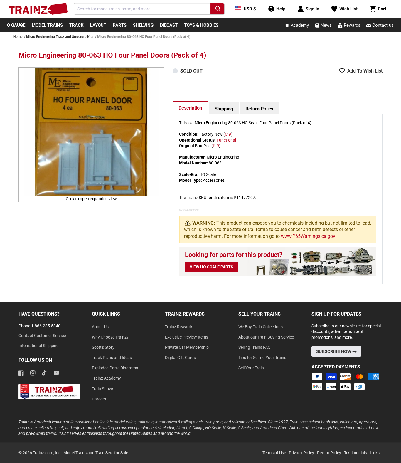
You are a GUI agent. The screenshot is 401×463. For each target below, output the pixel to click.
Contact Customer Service (42, 335)
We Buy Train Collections (260, 326)
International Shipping (38, 345)
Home (17, 37)
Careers (99, 399)
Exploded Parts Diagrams (115, 368)
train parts (214, 422)
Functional (226, 140)
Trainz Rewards (179, 326)
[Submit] (217, 9)
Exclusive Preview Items (186, 337)
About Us (100, 326)
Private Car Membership (187, 347)
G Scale (244, 427)
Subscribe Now (334, 351)
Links (375, 452)
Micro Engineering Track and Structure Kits (59, 37)
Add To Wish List (365, 71)
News (325, 25)
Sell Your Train (251, 368)
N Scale (229, 427)
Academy (299, 25)
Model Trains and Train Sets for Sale (95, 452)
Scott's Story (103, 347)
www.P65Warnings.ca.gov (308, 236)
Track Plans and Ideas (112, 357)
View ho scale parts (211, 267)
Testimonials (355, 452)
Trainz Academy (106, 378)
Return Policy (259, 109)
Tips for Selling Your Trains (262, 357)
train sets (145, 422)
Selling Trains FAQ (254, 347)
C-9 (228, 134)
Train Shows (103, 388)
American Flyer (273, 427)
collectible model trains (115, 422)
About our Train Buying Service (266, 337)
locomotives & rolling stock (179, 422)
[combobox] (149, 9)
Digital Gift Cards (180, 357)
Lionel (181, 427)
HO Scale (213, 427)
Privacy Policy (301, 452)
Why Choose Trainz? (110, 337)
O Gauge (196, 427)
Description (190, 108)
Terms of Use (274, 452)
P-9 (216, 145)
